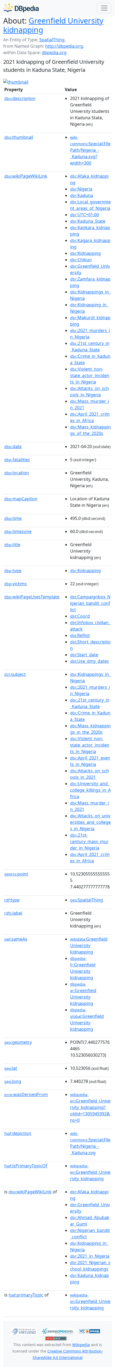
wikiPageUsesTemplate (31, 597)
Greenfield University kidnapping (53, 25)
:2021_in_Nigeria (89, 1256)
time (13, 518)
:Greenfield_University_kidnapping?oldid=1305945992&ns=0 (90, 1107)
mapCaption (20, 499)
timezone (18, 531)
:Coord (80, 616)
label (13, 913)
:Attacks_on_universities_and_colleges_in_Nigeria (90, 822)
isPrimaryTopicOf (25, 1166)
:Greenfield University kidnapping (89, 945)
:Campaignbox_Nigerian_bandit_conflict (90, 603)
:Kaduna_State (87, 221)
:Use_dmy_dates (89, 661)
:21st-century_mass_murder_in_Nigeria (89, 841)
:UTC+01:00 (84, 215)
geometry (18, 1042)
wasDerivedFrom (26, 1094)
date (13, 446)
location (16, 473)
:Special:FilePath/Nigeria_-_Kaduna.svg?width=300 (90, 150)
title (12, 544)
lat (10, 1068)
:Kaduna (81, 195)
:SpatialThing (86, 900)
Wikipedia (81, 1344)
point (16, 874)
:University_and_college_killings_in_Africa (90, 790)
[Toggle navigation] (104, 8)
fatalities (17, 460)
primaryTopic (26, 1295)
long (12, 1081)
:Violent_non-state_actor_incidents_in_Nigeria (89, 375)
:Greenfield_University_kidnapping (90, 1172)
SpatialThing (51, 40)
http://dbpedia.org (64, 46)
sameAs (15, 939)
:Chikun (81, 260)
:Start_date (84, 655)
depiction (17, 1133)
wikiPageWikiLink (25, 176)
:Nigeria (81, 189)
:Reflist (80, 635)
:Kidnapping (85, 253)
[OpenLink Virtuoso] (23, 1331)
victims (15, 584)
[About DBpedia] (21, 8)
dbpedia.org (54, 52)
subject (15, 674)
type (12, 570)
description (19, 98)
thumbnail (18, 137)
